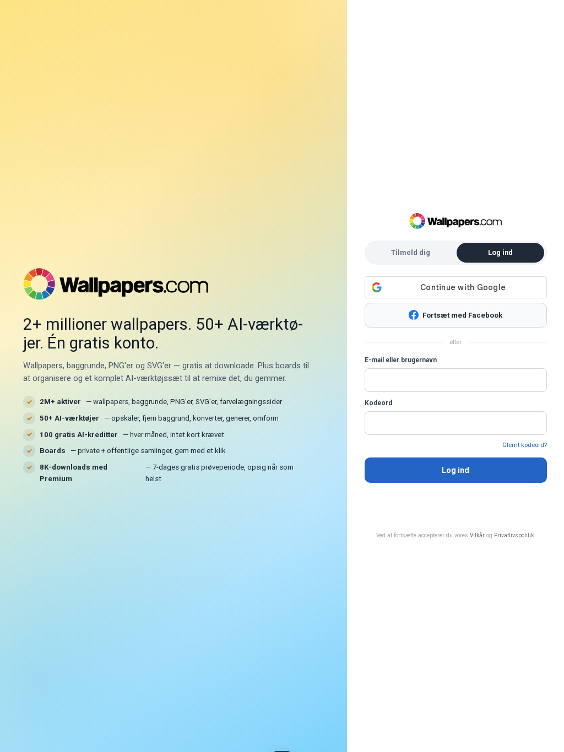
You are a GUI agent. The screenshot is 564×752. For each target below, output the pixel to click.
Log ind (455, 470)
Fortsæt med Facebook (462, 315)
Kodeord (378, 403)
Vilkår (477, 535)
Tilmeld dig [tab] (410, 252)
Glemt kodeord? (524, 445)
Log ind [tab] (500, 252)
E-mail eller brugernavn (401, 360)
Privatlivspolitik (514, 535)
